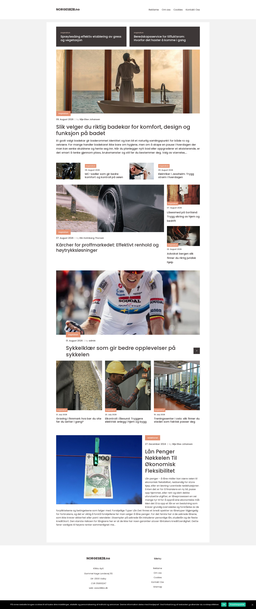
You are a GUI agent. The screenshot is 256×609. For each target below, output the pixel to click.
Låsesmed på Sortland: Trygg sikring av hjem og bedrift (183, 216)
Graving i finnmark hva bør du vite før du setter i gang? (78, 420)
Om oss (166, 9)
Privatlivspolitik (237, 604)
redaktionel (152, 438)
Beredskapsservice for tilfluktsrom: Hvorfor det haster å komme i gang (160, 38)
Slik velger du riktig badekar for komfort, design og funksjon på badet (123, 130)
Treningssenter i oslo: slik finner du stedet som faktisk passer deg (177, 420)
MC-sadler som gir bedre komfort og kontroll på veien (104, 175)
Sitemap (157, 586)
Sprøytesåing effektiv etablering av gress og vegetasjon (91, 38)
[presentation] (196, 351)
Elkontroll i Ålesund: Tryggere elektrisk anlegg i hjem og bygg (126, 420)
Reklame (154, 9)
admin (92, 341)
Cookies (178, 9)
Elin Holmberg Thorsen (92, 238)
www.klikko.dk (101, 588)
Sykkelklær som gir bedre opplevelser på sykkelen (121, 351)
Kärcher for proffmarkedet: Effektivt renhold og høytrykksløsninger (107, 247)
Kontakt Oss (193, 9)
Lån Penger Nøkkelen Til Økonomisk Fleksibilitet (161, 461)
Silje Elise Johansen (90, 119)
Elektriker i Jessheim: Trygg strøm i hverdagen (176, 175)
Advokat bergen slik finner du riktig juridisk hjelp (181, 258)
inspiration (65, 32)
